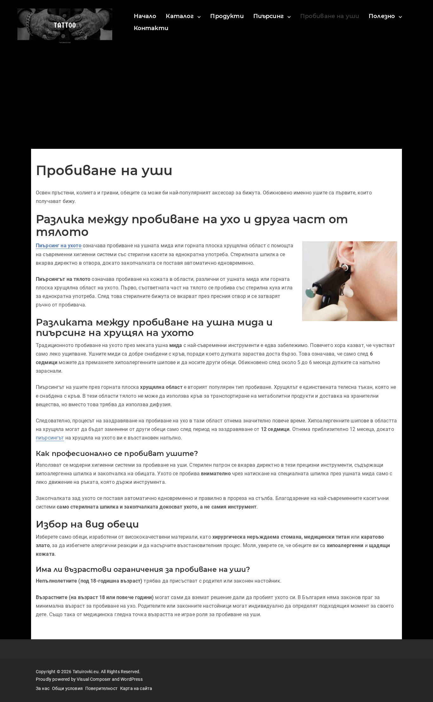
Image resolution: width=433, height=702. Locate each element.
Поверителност (101, 688)
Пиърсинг (268, 16)
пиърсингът (50, 438)
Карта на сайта (136, 688)
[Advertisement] (216, 101)
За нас (42, 688)
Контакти (151, 28)
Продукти (226, 16)
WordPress (131, 679)
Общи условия (67, 688)
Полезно (382, 16)
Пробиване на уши (329, 16)
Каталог (180, 16)
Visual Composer (94, 679)
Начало (145, 16)
